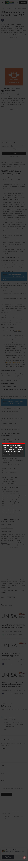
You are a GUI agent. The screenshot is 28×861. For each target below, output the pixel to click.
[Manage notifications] (24, 857)
